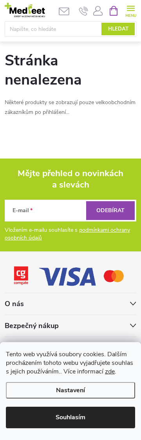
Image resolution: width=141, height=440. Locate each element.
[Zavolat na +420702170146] (84, 11)
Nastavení (70, 390)
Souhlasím (70, 417)
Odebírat (110, 210)
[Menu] (130, 10)
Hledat (118, 28)
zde (110, 371)
